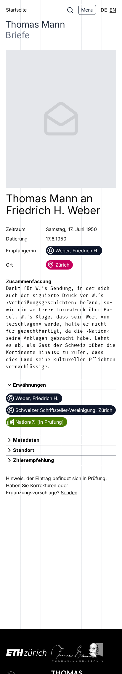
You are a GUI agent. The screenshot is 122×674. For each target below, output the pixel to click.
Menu (87, 10)
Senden (69, 492)
